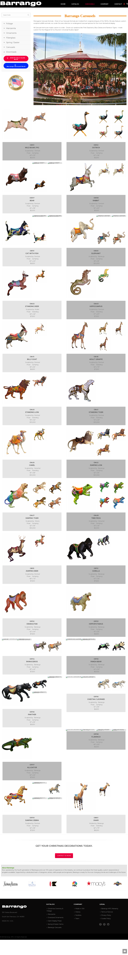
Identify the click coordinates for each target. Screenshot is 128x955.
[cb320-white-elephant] (81, 230)
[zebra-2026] (55, 798)
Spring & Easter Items (55, 924)
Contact (118, 4)
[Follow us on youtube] (108, 924)
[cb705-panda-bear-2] (88, 639)
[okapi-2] (81, 797)
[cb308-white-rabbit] (103, 169)
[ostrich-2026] (119, 132)
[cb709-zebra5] (39, 798)
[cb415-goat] (39, 328)
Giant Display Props (55, 921)
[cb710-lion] (81, 442)
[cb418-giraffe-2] (81, 336)
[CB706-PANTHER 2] (39, 683)
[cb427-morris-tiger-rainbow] (17, 495)
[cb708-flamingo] (81, 730)
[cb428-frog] (81, 495)
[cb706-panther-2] (55, 677)
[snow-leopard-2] (103, 683)
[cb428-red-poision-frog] (103, 502)
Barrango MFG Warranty (109, 908)
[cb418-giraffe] (103, 328)
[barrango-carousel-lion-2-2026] (119, 434)
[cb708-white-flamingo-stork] (103, 730)
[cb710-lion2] (103, 434)
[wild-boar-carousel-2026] (39, 116)
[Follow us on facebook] (100, 924)
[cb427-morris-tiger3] (39, 502)
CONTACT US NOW (64, 856)
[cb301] (17, 124)
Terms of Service (107, 912)
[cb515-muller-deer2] (39, 540)
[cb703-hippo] (81, 601)
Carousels (89, 4)
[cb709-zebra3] (55, 789)
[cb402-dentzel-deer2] (17, 283)
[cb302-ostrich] (103, 116)
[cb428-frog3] (103, 487)
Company (104, 4)
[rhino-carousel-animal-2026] (55, 646)
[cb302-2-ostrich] (81, 124)
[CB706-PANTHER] (17, 691)
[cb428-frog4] (119, 487)
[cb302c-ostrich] (103, 132)
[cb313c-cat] (55, 216)
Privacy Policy (106, 915)
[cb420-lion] (39, 381)
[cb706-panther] (39, 692)
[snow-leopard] (119, 683)
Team (77, 918)
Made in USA (79, 908)
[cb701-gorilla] (81, 548)
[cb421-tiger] (81, 389)
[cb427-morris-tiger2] (55, 487)
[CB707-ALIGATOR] (17, 744)
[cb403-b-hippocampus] (103, 275)
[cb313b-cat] (39, 216)
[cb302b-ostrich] (119, 116)
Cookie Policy (106, 918)
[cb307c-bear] (55, 163)
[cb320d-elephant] (119, 216)
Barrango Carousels (54, 927)
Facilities (78, 915)
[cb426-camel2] (39, 434)
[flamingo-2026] (119, 730)
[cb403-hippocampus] (81, 283)
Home (63, 4)
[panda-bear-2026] (119, 646)
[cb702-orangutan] (17, 601)
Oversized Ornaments (55, 917)
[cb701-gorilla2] (103, 540)
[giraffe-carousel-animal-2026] (103, 343)
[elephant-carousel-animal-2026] (119, 238)
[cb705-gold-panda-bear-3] (81, 639)
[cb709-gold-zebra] (17, 797)
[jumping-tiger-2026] (55, 502)
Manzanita (51, 914)
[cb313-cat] (17, 230)
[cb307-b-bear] (39, 163)
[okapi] (103, 789)
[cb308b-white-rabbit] (119, 169)
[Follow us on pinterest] (104, 924)
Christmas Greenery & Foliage (55, 910)
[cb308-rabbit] (81, 177)
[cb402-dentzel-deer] (39, 275)
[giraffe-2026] (119, 328)
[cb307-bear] (17, 177)
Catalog (75, 4)
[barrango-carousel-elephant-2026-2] (103, 238)
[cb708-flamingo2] (88, 730)
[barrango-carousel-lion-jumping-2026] (103, 449)
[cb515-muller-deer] (17, 548)
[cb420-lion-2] (17, 389)
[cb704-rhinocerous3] (39, 646)
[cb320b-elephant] (103, 216)
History (77, 912)
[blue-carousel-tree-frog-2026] (119, 502)
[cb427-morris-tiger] (39, 487)
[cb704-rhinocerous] (17, 639)
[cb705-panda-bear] (103, 646)
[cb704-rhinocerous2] (24, 639)
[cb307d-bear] (39, 185)
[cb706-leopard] (81, 677)
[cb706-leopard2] (88, 677)
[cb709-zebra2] (39, 783)
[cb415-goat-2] (17, 336)
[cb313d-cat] (39, 238)
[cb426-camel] (17, 442)
